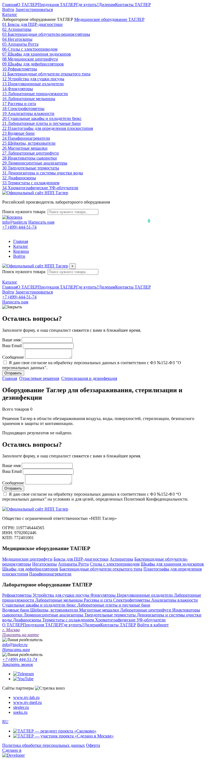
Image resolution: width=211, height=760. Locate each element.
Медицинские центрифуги (27, 559)
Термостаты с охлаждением (68, 620)
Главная (9, 4)
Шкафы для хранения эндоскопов (172, 564)
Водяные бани (16, 610)
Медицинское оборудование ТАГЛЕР (109, 19)
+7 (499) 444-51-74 (19, 227)
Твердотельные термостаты (110, 615)
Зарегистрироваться (34, 9)
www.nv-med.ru (27, 702)
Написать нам (41, 222)
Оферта (93, 745)
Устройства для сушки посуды (61, 595)
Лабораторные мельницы (59, 600)
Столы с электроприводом (115, 564)
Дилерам (107, 4)
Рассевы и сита (98, 600)
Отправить (13, 373)
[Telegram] (23, 673)
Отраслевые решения (39, 378)
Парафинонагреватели (50, 574)
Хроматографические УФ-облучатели (130, 620)
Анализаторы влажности (174, 600)
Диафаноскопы (27, 620)
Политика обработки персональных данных (43, 745)
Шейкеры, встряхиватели (54, 610)
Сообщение (13, 357)
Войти (8, 9)
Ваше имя (11, 340)
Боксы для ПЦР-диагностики (81, 559)
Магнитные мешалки (99, 610)
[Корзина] (12, 217)
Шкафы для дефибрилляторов (30, 569)
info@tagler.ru (14, 222)
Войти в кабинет (153, 624)
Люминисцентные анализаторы (54, 615)
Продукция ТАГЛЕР (57, 4)
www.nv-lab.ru (26, 697)
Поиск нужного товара (23, 211)
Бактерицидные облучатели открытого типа (100, 569)
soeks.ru (20, 712)
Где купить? (87, 4)
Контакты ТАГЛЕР (133, 4)
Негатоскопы (44, 564)
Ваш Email (12, 345)
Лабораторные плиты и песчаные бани (113, 605)
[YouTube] (23, 678)
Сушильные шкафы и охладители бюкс (39, 605)
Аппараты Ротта (73, 564)
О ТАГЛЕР (27, 4)
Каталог (9, 14)
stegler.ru (21, 707)
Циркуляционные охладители (145, 595)
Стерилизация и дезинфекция (89, 378)
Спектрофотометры (132, 600)
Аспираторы (121, 559)
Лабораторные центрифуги (146, 610)
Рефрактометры (17, 595)
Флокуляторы (103, 595)
